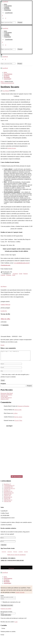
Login (15, 621)
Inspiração (7, 494)
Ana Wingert (6, 90)
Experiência (8, 491)
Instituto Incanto (11, 148)
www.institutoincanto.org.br (21, 263)
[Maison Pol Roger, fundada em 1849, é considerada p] (6, 471)
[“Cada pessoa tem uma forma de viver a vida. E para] (16, 471)
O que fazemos (8, 5)
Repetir (2, 345)
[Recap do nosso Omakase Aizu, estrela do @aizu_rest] (27, 464)
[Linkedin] (4, 69)
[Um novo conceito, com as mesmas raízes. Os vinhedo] (16, 464)
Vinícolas (7, 501)
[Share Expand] (15, 275)
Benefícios (7, 484)
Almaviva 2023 (4, 399)
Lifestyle (7, 495)
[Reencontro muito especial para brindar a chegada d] (16, 445)
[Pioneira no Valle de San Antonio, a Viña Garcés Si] (6, 439)
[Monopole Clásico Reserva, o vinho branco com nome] (27, 452)
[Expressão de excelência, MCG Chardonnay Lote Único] (27, 458)
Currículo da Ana (9, 488)
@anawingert (7, 10)
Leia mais (21, 592)
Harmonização (9, 492)
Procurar (20, 22)
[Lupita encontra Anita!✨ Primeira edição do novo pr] (6, 432)
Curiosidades (8, 487)
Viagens (7, 498)
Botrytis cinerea (18, 417)
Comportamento (9, 485)
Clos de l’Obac (18, 420)
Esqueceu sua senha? (6, 608)
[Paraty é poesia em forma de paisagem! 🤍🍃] (6, 458)
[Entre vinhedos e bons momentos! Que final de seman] (6, 464)
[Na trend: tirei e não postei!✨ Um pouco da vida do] (16, 439)
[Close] (1, 24)
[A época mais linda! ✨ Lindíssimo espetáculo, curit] (16, 458)
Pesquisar (3, 383)
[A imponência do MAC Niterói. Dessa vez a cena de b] (27, 445)
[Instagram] (2, 69)
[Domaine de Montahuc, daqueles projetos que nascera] (27, 432)
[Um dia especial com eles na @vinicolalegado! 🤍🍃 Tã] (27, 439)
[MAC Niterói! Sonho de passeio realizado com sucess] (6, 452)
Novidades (7, 8)
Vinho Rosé (8, 500)
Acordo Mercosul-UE (6, 397)
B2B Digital (11, 568)
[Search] (1, 21)
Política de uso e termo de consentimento (16, 554)
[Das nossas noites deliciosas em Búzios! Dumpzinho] (16, 452)
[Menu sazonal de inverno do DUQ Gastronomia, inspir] (16, 432)
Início (5, 4)
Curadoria (6, 7)
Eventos (7, 490)
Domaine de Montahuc (6, 394)
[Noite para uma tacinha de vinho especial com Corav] (6, 445)
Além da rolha (5, 319)
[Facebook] (1, 69)
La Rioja (15, 413)
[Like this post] (11, 273)
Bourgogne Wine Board (7, 393)
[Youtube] (6, 69)
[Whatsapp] (3, 638)
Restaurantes (8, 497)
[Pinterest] (3, 69)
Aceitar (17, 592)
